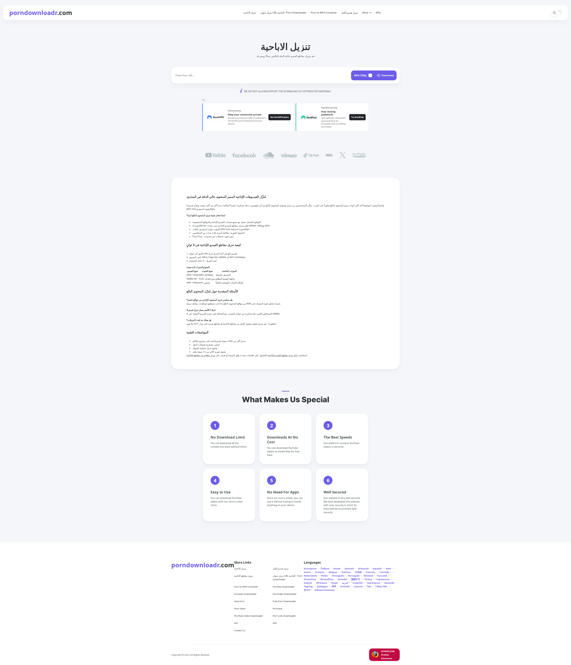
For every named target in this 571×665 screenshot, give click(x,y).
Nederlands (310, 575)
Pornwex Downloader (245, 593)
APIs (378, 12)
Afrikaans (322, 582)
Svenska (343, 579)
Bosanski (390, 582)
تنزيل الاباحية (249, 12)
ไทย (369, 586)
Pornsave (277, 608)
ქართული (322, 586)
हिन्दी (334, 586)
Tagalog (308, 586)
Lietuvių (371, 572)
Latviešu (385, 572)
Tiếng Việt (381, 586)
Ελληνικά (363, 568)
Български (310, 568)
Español (377, 568)
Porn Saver (239, 608)
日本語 (358, 572)
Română (369, 575)
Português (338, 575)
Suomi (307, 572)
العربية (345, 582)
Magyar (333, 572)
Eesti (389, 568)
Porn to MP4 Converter (324, 12)
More (365, 12)
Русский (382, 575)
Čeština (325, 568)
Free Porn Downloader (284, 601)
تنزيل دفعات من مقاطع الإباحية (200, 355)
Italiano (346, 572)
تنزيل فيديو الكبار (349, 12)
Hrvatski (345, 586)
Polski (324, 575)
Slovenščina (327, 579)
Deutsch (349, 568)
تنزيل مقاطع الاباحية (243, 575)
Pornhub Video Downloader (248, 615)
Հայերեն (357, 582)
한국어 (307, 589)
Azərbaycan (374, 582)
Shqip (334, 582)
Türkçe (368, 579)
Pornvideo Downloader (285, 593)
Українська (383, 579)
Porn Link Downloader (284, 615)
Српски (358, 586)
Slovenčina (310, 579)
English (308, 582)
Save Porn (239, 601)
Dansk (337, 568)
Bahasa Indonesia (325, 589)
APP (275, 623)
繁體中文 (356, 579)
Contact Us (239, 630)
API (236, 623)
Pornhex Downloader (284, 586)
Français (320, 572)
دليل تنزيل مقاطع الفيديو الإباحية (283, 355)
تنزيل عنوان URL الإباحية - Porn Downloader (283, 12)
